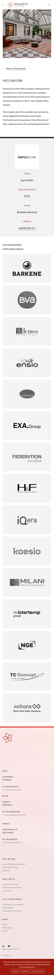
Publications (7, 928)
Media (4, 925)
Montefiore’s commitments (12, 905)
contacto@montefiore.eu (12, 842)
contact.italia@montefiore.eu (14, 815)
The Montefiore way (10, 867)
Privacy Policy (37, 971)
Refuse (25, 971)
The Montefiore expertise (12, 887)
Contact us (6, 955)
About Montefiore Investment (13, 864)
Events (5, 931)
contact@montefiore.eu (11, 790)
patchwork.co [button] (27, 227)
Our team (6, 870)
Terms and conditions (10, 949)
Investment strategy (10, 884)
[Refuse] (51, 967)
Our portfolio (7, 891)
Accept (15, 971)
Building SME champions (12, 911)
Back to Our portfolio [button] (16, 68)
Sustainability (7, 908)
